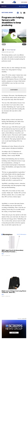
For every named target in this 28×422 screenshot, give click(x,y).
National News (7, 12)
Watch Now (23, 2)
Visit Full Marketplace (21, 234)
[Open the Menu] (2, 2)
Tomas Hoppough (11, 49)
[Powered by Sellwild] (24, 318)
